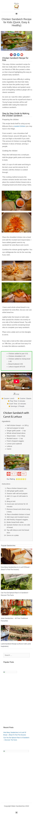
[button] (16, 13)
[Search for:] (16, 655)
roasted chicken (19, 126)
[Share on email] (21, 54)
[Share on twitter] (18, 54)
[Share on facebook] (14, 54)
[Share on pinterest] (11, 54)
